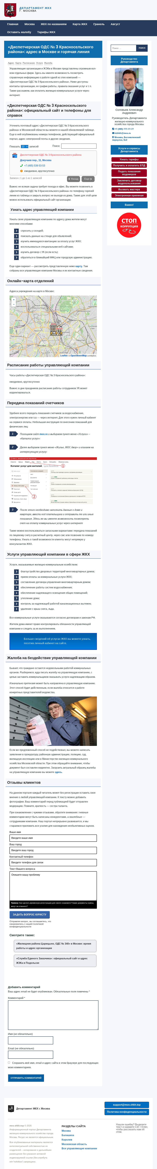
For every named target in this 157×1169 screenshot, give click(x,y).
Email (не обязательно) (21, 1048)
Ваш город (16, 844)
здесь (58, 772)
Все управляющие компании (79, 1148)
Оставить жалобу (19, 32)
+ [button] (13, 299)
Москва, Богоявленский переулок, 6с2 (126, 138)
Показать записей (24, 146)
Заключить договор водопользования (129, 182)
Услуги (39, 63)
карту (78, 266)
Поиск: (56, 146)
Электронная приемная (129, 195)
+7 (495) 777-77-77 (124, 129)
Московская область (74, 1144)
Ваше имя (15, 832)
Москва (30, 24)
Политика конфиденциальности (127, 1112)
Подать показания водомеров (129, 173)
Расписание (29, 63)
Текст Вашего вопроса (22, 869)
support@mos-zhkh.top (127, 1104)
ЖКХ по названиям (54, 24)
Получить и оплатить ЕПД (129, 165)
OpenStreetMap (79, 355)
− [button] (13, 304)
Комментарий (16, 998)
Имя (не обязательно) (20, 1034)
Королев (67, 1139)
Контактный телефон (21, 856)
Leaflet (63, 355)
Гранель (99, 24)
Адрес (11, 63)
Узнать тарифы (129, 159)
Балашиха (68, 1135)
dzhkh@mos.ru (122, 133)
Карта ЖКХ (80, 24)
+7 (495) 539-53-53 (34, 165)
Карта (18, 63)
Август (115, 24)
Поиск (142, 48)
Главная (12, 24)
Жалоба (48, 63)
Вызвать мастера (129, 189)
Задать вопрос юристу (29, 914)
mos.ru (44, 434)
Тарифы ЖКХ (46, 32)
